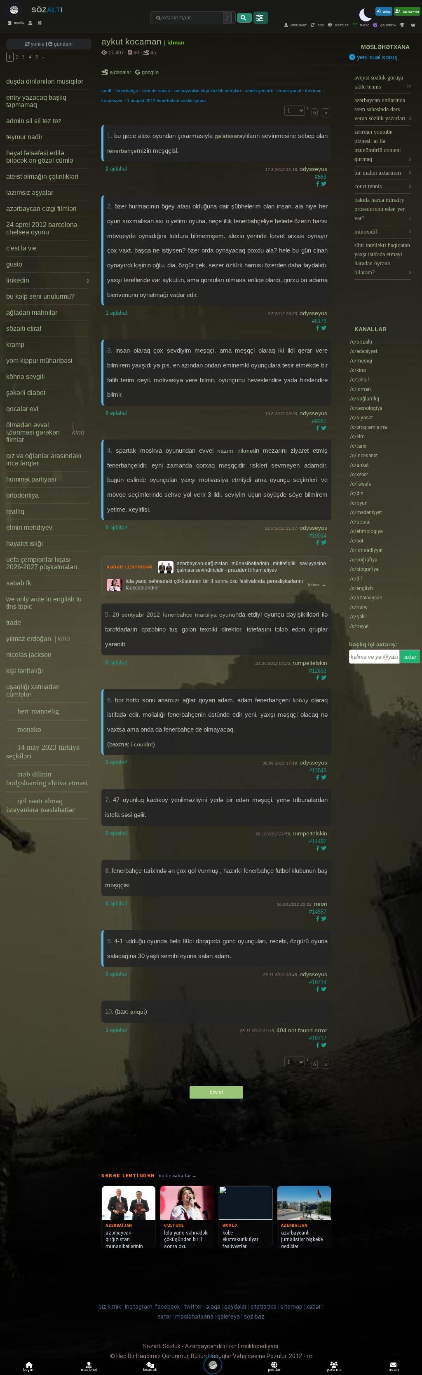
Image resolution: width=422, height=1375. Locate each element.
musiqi (361, 361)
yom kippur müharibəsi (39, 360)
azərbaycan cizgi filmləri (41, 208)
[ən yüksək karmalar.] (414, 25)
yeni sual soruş (376, 57)
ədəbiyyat (363, 351)
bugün (18, 23)
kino (358, 370)
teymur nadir (24, 136)
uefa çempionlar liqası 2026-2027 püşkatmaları (41, 563)
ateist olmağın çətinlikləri (42, 176)
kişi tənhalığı (24, 670)
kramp (15, 344)
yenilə (38, 44)
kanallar (370, 329)
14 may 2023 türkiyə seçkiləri (43, 751)
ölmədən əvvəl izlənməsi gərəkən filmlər (45, 432)
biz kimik (110, 1306)
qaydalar (235, 1306)
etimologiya (366, 531)
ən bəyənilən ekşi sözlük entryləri (207, 90)
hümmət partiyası (31, 479)
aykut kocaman (132, 41)
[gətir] (244, 18)
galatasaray (230, 136)
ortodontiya (22, 495)
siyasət (361, 418)
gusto (14, 264)
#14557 (317, 912)
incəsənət (364, 455)
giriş (387, 11)
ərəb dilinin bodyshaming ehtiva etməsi (47, 778)
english (361, 588)
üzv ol (216, 1092)
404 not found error (302, 1030)
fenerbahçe (126, 90)
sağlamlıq (364, 399)
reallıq (15, 511)
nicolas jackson (29, 654)
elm (357, 437)
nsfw (359, 607)
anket (359, 465)
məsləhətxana (385, 47)
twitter (193, 1306)
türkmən (313, 90)
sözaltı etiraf (23, 328)
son (320, 25)
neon (320, 903)
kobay (302, 700)
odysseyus (313, 169)
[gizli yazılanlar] (31, 23)
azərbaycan (366, 598)
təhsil (359, 380)
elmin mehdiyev (29, 527)
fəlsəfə (360, 484)
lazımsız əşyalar (29, 192)
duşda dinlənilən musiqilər (44, 81)
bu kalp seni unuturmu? (40, 296)
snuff (106, 90)
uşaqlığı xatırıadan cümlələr (33, 690)
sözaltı (361, 342)
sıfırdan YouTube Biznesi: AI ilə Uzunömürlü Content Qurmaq (382, 145)
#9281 (319, 421)
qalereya (388, 25)
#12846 (317, 770)
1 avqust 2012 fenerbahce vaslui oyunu (166, 100)
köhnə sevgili (25, 376)
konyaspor (112, 100)
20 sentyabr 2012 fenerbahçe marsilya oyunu (174, 614)
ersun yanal (289, 90)
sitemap (291, 1306)
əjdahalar (121, 72)
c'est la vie (21, 248)
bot (356, 541)
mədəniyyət (366, 512)
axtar (410, 657)
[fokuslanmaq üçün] (41, 23)
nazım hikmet (235, 450)
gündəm (63, 44)
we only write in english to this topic (44, 603)
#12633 (317, 671)
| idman (174, 42)
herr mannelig (37, 711)
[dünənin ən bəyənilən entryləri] (403, 25)
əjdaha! (116, 169)
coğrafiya (363, 560)
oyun (359, 503)
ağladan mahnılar (31, 312)
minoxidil (382, 232)
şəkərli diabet (25, 392)
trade (13, 622)
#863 (320, 177)
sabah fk (18, 583)
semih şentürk (259, 90)
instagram (138, 1306)
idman (360, 389)
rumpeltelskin (310, 662)
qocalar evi (22, 408)
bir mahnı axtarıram (382, 173)
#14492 (317, 841)
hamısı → (317, 584)
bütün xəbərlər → (178, 1176)
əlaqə (213, 1306)
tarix (358, 446)
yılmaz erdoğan (38, 638)
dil (356, 579)
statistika (264, 1306)
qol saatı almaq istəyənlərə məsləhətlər (40, 805)
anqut (137, 1011)
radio (364, 25)
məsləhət (298, 25)
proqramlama (368, 427)
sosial (360, 522)
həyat (359, 626)
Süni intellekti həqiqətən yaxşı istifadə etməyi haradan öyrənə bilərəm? (382, 259)
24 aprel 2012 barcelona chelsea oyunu (41, 228)
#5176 (319, 321)
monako (28, 729)
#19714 (317, 982)
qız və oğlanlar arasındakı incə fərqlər (43, 459)
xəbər (359, 474)
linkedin (47, 280)
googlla (149, 72)
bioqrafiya (364, 569)
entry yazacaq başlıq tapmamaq (36, 101)
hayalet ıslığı (24, 543)
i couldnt (142, 744)
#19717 (317, 1038)
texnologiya (366, 408)
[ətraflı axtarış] (260, 18)
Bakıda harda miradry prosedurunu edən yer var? (382, 209)
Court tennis (382, 186)
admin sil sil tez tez (33, 120)
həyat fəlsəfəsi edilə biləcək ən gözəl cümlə (39, 157)
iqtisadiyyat (366, 550)
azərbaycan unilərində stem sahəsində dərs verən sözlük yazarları (382, 109)
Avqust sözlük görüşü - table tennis (382, 82)
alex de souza (156, 90)
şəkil (358, 617)
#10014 (317, 536)
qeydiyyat (410, 11)
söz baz (254, 1316)
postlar (341, 25)
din (356, 493)
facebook (167, 1306)
